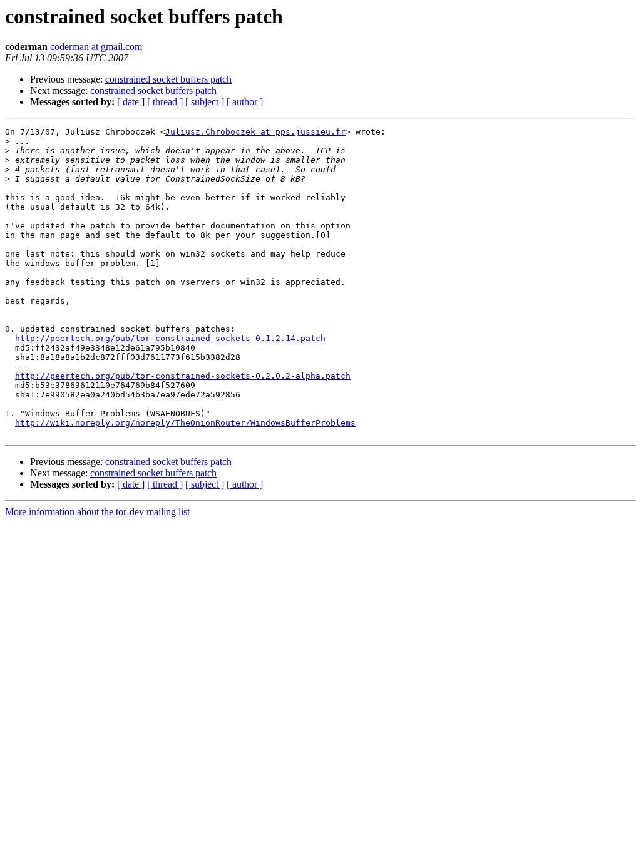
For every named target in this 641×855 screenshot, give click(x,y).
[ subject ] (204, 101)
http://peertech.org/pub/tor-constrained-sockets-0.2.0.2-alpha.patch (183, 376)
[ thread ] (165, 101)
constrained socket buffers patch (168, 79)
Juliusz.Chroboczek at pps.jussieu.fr (255, 131)
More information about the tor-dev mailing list (97, 511)
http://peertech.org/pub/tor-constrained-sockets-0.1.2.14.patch (170, 338)
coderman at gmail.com (96, 46)
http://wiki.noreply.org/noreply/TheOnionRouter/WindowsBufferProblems (185, 422)
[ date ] (131, 101)
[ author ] (245, 101)
